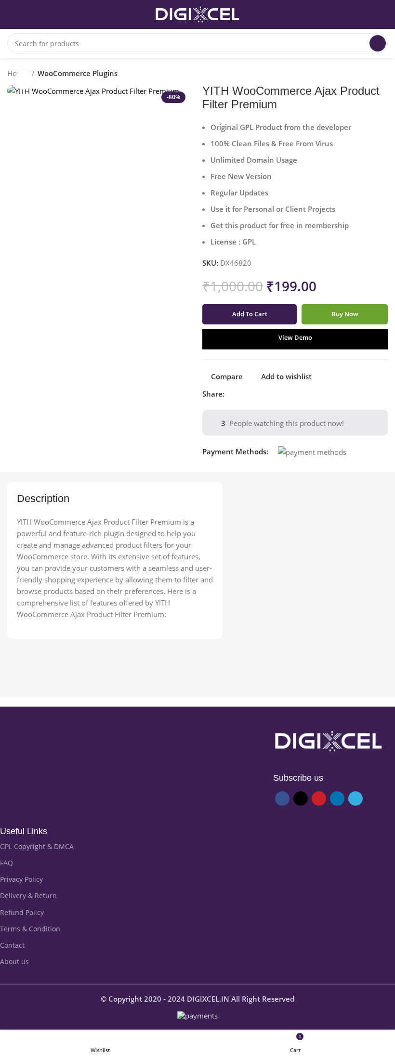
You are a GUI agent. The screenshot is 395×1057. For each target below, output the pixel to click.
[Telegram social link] (276, 393)
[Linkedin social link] (265, 393)
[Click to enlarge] (24, 80)
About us (14, 961)
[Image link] (328, 740)
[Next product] (383, 74)
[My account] (384, 14)
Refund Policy (22, 912)
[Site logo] (197, 13)
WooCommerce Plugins (78, 73)
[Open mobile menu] (11, 14)
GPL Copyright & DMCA (37, 846)
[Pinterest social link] (254, 393)
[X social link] (243, 393)
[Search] (377, 43)
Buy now (344, 313)
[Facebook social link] (232, 393)
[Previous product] (364, 74)
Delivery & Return (28, 895)
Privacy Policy (21, 879)
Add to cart (249, 313)
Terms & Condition (30, 928)
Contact (12, 945)
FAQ (6, 862)
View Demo (295, 337)
